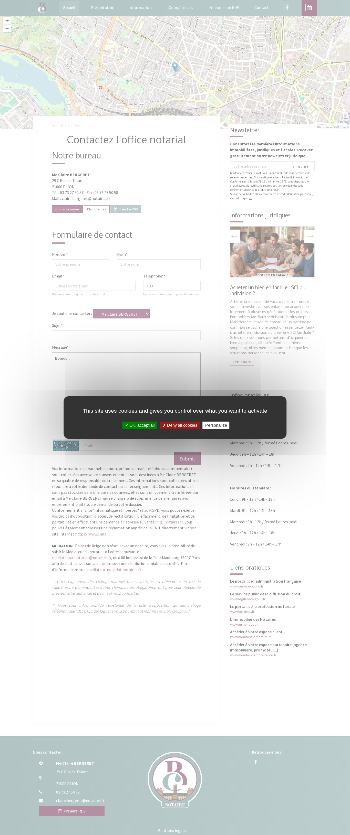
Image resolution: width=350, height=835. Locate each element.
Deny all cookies (181, 425)
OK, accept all (141, 425)
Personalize (216, 425)
